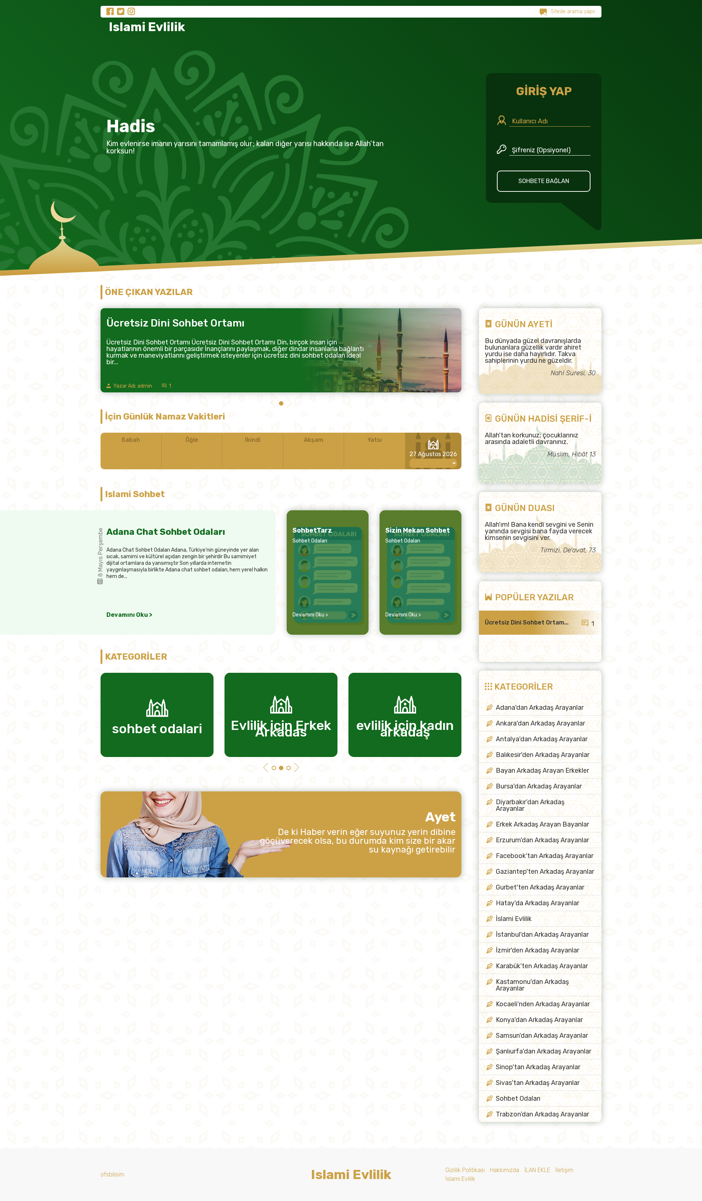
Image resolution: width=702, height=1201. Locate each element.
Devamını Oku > (129, 615)
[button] (273, 403)
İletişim (564, 1170)
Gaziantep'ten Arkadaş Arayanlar (545, 871)
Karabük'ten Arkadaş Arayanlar (542, 966)
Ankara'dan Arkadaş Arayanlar (540, 723)
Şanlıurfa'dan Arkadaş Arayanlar (543, 1051)
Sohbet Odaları (309, 541)
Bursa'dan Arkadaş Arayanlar (539, 786)
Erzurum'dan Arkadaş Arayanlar (542, 840)
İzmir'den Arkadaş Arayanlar (537, 950)
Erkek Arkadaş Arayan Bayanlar (542, 824)
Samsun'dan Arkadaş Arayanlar (542, 1035)
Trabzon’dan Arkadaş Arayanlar (542, 1114)
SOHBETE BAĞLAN (543, 181)
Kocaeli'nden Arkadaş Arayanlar (543, 1004)
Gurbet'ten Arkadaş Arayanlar (540, 887)
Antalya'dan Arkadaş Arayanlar (542, 739)
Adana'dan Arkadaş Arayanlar (540, 707)
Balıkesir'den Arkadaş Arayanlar (542, 754)
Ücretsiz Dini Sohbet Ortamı (175, 323)
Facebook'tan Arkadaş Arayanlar (544, 856)
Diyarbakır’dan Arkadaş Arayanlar (530, 805)
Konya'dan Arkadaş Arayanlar (539, 1020)
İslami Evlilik (514, 918)
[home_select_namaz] (433, 463)
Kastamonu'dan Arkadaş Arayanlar (532, 985)
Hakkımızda (504, 1170)
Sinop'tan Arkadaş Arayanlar (538, 1067)
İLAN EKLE (537, 1170)
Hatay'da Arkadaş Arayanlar (537, 903)
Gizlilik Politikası (465, 1170)
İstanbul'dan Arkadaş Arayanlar (542, 934)
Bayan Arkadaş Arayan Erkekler (542, 770)
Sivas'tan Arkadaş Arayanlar (538, 1082)
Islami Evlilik (145, 26)
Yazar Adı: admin (132, 386)
